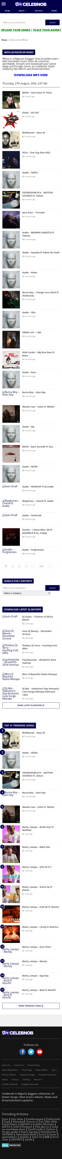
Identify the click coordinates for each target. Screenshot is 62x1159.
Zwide (28, 1139)
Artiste (39, 11)
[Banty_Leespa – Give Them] (11, 951)
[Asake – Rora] (11, 379)
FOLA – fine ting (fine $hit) (36, 152)
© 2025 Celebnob (9, 1084)
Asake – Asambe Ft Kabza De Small (40, 252)
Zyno (5, 1119)
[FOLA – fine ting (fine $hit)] (11, 160)
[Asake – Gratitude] (11, 520)
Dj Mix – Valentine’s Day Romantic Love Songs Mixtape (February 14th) (40, 691)
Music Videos (42, 1070)
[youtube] (39, 1052)
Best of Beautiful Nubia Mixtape (39, 674)
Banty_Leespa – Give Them (36, 946)
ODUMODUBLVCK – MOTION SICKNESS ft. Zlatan (37, 194)
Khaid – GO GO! (30, 112)
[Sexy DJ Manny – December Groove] (11, 636)
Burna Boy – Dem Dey (34, 392)
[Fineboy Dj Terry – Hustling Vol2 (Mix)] (11, 650)
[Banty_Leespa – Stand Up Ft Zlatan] (11, 894)
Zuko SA (37, 1137)
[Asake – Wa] (11, 434)
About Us (6, 1065)
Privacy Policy (34, 1065)
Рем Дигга (42, 1126)
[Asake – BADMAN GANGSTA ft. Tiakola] (11, 240)
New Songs (27, 1070)
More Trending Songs (30, 1005)
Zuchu (43, 1134)
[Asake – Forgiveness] (11, 554)
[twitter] (31, 1052)
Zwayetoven (48, 1132)
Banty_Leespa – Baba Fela (36, 846)
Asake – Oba (28, 312)
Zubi (16, 1126)
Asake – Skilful (30, 172)
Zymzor (50, 1129)
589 (41, 566)
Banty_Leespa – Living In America (40, 926)
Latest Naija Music (10, 1070)
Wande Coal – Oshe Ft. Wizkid (38, 406)
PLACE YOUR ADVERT (47, 30)
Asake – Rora (29, 372)
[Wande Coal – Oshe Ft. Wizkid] (11, 414)
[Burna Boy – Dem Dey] (11, 397)
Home (7, 11)
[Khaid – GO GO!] (11, 120)
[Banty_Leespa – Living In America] (11, 934)
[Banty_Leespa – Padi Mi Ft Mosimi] (11, 914)
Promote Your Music (48, 1074)
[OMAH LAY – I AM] (11, 339)
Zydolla (24, 1137)
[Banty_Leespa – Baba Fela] (11, 854)
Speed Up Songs (27, 1074)
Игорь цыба (10, 1132)
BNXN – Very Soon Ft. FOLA (37, 92)
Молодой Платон (24, 1121)
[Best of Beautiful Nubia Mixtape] (11, 679)
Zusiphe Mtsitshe (43, 1124)
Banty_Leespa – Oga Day (35, 975)
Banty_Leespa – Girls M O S (37, 866)
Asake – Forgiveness (33, 549)
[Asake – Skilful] (11, 180)
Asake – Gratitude (31, 515)
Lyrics (54, 1070)
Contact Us (19, 1065)
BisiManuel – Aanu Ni (33, 132)
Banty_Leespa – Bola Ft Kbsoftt (39, 990)
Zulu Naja (17, 1119)
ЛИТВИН (7, 1134)
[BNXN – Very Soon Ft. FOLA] (11, 100)
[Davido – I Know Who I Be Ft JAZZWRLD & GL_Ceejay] (11, 537)
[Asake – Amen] (11, 279)
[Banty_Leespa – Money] (11, 966)
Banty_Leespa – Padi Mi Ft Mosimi (40, 906)
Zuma (53, 1134)
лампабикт (9, 1137)
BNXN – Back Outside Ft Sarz (37, 446)
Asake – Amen (29, 272)
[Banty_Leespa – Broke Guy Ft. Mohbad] (11, 834)
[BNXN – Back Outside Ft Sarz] (11, 454)
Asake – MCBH (30, 466)
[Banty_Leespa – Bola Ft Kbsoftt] (11, 994)
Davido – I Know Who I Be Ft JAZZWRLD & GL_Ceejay (37, 531)
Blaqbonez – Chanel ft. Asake (38, 500)
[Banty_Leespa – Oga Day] (11, 980)
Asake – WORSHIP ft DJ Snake (38, 486)
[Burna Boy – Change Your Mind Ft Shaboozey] (11, 299)
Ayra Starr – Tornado (33, 212)
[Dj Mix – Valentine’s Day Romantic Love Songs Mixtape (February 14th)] (11, 693)
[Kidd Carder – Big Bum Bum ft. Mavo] (11, 359)
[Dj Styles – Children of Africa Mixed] (11, 621)
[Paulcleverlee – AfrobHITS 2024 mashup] (11, 664)
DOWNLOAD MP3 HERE (31, 75)
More (54, 11)
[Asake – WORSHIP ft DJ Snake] (11, 491)
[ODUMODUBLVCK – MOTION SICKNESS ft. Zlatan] (11, 200)
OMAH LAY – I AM (31, 332)
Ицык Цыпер (29, 1132)
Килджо (26, 1126)
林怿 (47, 1137)
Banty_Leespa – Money (34, 961)
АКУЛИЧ (16, 1139)
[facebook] (22, 1052)
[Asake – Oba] (11, 319)
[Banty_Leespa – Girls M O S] (11, 874)
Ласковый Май (26, 1134)
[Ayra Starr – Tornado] (11, 220)
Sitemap (26, 1079)
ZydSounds (53, 1119)
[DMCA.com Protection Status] (31, 1145)
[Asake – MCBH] (11, 474)
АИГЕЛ (6, 1126)
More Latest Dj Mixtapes (30, 705)
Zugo (7, 1121)
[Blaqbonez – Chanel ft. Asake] (11, 505)
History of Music (9, 1074)
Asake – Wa (28, 426)
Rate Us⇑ (38, 1079)
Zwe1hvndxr (35, 1129)
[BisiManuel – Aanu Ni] (11, 140)
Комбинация (34, 1119)
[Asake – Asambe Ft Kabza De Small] (11, 259)
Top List (15, 1079)
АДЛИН (25, 1124)
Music (22, 11)
